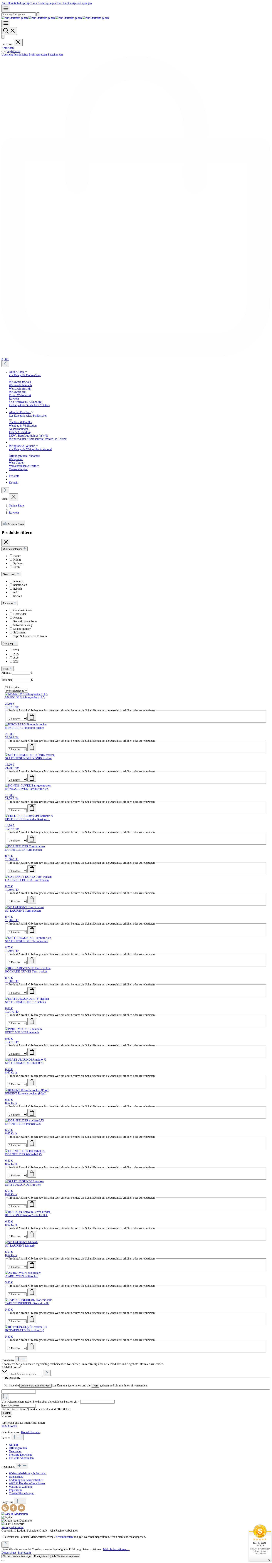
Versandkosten (64, 1536)
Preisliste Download (20, 1454)
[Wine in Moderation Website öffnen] (14, 1513)
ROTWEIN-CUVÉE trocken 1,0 (24, 1330)
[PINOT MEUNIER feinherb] (23, 1029)
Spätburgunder (22, 628)
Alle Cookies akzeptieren (65, 1556)
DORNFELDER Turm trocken (23, 849)
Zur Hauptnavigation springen (74, 3)
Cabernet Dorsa (22, 610)
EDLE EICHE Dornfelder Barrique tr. (27, 819)
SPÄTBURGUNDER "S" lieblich (25, 1002)
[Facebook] (14, 1510)
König (17, 559)
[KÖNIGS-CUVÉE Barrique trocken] (28, 785)
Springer (18, 563)
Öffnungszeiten (18, 1448)
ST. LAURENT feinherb (20, 1245)
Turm (16, 566)
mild (16, 592)
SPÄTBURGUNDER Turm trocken (26, 941)
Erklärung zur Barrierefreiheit (26, 1480)
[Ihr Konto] (2, 37)
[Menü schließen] (18, 42)
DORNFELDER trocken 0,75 (23, 1123)
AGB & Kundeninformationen (27, 1483)
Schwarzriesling (22, 625)
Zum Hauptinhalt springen (17, 3)
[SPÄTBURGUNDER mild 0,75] (25, 1059)
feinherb (18, 581)
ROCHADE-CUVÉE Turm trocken (26, 971)
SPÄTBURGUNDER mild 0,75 (24, 1062)
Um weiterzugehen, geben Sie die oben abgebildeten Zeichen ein (40, 1401)
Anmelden (7, 47)
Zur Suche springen (45, 3)
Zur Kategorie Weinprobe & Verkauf (30, 449)
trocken (17, 596)
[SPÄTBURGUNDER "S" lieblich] (27, 998)
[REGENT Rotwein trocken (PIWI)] (27, 1090)
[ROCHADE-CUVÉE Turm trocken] (28, 968)
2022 (16, 654)
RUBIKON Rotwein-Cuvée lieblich (26, 1215)
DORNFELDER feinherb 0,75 (23, 1154)
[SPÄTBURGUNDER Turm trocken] (28, 937)
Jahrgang (8, 643)
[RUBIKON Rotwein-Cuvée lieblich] (28, 1211)
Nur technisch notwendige (17, 1556)
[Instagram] (5, 1510)
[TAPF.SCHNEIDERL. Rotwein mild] (28, 1300)
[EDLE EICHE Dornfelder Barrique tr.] (29, 815)
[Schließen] (2, 1560)
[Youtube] (21, 1510)
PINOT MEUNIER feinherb (22, 1032)
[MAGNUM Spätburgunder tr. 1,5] (26, 694)
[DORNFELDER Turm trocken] (25, 846)
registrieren (13, 51)
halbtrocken (20, 584)
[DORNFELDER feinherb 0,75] (25, 1151)
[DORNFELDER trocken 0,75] (24, 1120)
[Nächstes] (5, 490)
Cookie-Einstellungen (21, 1493)
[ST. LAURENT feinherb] (21, 1242)
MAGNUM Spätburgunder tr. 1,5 (25, 697)
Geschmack (10, 574)
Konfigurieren (41, 1556)
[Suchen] (37, 14)
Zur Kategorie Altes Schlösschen (28, 415)
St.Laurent (19, 632)
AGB (95, 1385)
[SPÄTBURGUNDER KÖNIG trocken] (30, 755)
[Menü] (5, 8)
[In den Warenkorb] (31, 717)
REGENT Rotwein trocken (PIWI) (25, 1093)
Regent (17, 617)
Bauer (16, 555)
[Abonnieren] (47, 1373)
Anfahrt (13, 1444)
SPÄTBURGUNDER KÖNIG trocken (28, 758)
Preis (6, 669)
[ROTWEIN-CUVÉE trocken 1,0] (26, 1327)
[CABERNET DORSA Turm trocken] (28, 876)
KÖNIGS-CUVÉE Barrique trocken (26, 788)
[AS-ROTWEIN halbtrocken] (23, 1272)
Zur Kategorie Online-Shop (25, 375)
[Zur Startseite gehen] (55, 17)
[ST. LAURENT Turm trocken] (24, 907)
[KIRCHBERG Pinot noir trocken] (26, 724)
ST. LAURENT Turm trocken (23, 910)
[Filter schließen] (5, 542)
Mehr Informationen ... (116, 1549)
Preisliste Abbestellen (21, 1458)
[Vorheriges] (5, 364)
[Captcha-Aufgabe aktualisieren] (5, 1397)
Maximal (17, 679)
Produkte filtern (15, 524)
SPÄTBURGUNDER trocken (23, 1184)
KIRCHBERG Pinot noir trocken (24, 727)
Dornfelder (19, 614)
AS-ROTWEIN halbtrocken (21, 1276)
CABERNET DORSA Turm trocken (27, 880)
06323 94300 (9, 1426)
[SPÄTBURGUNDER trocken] (24, 1181)
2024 (16, 661)
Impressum (15, 1490)
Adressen (42, 54)
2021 (16, 650)
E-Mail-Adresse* (11, 1367)
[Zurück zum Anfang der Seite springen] (5, 1545)
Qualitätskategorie (13, 549)
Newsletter (15, 1451)
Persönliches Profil (25, 54)
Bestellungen (55, 54)
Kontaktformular (30, 1432)
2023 (16, 657)
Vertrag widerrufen (12, 1527)
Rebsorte (8, 603)
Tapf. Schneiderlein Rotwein (30, 636)
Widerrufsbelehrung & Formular (27, 1473)
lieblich (17, 588)
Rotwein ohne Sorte (25, 621)
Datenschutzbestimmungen (35, 1385)
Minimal (16, 672)
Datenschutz (16, 1476)
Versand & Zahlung (20, 1486)
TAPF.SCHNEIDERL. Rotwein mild (27, 1303)
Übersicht (7, 54)
